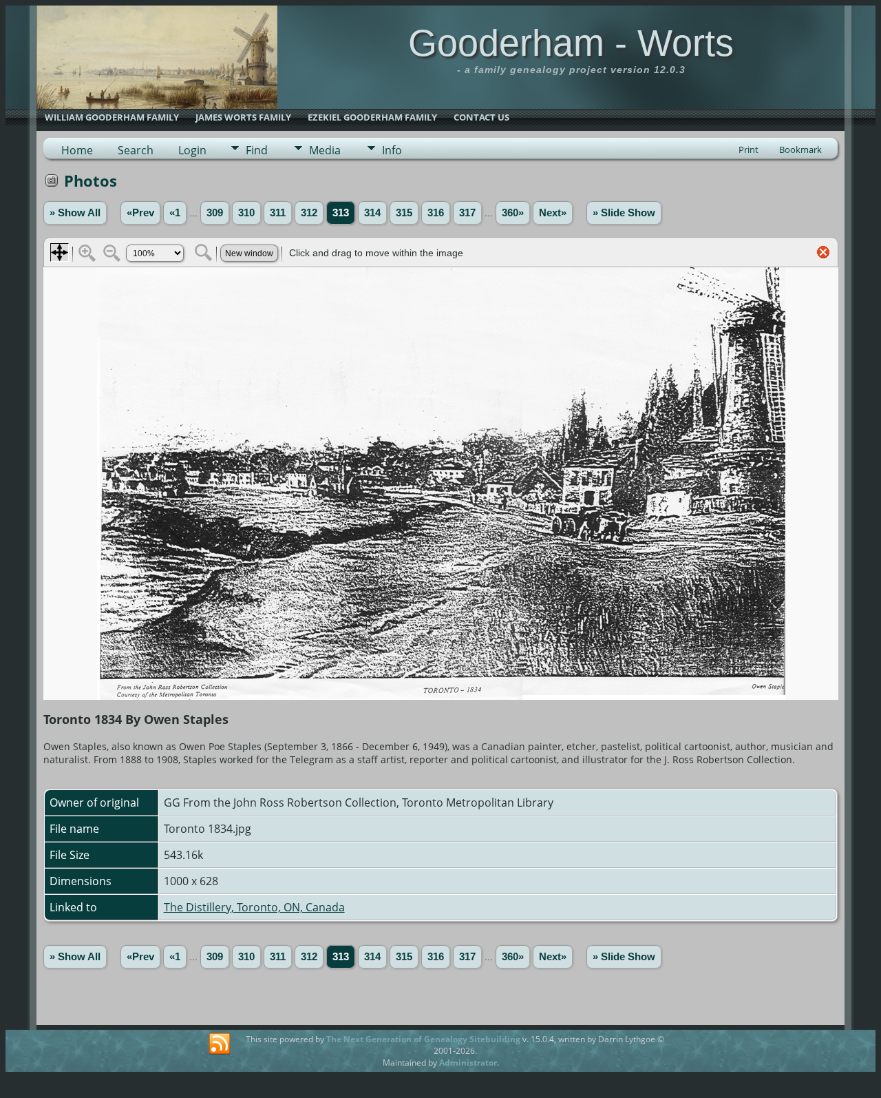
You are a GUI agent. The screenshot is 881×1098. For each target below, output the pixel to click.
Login (192, 150)
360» (513, 212)
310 (246, 212)
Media (325, 150)
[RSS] (220, 1044)
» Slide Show (624, 212)
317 (467, 212)
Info (392, 150)
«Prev (140, 212)
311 (278, 212)
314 (372, 212)
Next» (552, 212)
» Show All (75, 212)
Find (257, 150)
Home (77, 150)
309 (214, 212)
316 (435, 212)
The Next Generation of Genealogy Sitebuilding (423, 1039)
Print (748, 149)
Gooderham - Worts (571, 42)
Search (135, 150)
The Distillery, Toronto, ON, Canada (254, 907)
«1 (174, 212)
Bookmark (800, 149)
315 (404, 212)
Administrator (468, 1062)
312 (309, 212)
